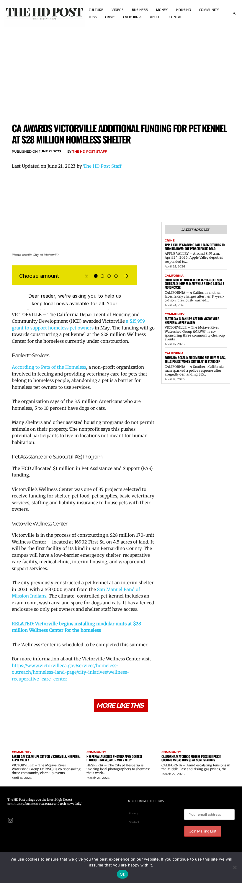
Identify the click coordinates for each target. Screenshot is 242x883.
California (174, 276)
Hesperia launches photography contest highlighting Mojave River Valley (114, 758)
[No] (235, 867)
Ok (122, 874)
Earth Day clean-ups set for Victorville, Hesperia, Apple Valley (192, 320)
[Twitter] (183, 152)
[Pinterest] (196, 152)
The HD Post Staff (89, 152)
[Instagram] (10, 820)
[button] (234, 13)
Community (174, 314)
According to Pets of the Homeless (49, 367)
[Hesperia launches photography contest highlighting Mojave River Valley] (120, 731)
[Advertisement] (121, 71)
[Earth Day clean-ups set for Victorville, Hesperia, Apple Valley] (46, 731)
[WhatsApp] (210, 152)
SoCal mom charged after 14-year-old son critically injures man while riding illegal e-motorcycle (195, 284)
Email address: (199, 804)
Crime (170, 240)
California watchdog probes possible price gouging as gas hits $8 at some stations (191, 758)
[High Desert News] (44, 13)
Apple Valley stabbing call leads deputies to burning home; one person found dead (195, 246)
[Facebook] (169, 152)
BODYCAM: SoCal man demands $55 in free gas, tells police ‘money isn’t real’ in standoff (195, 359)
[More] (224, 152)
